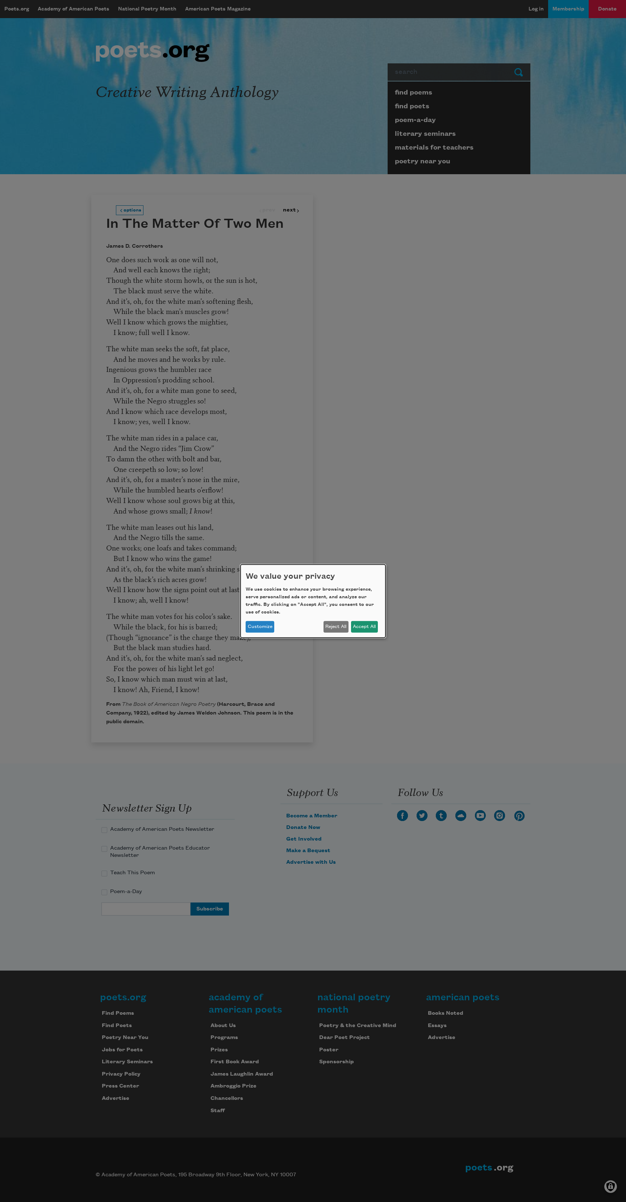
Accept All (364, 626)
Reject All (335, 626)
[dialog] (313, 600)
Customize (260, 626)
